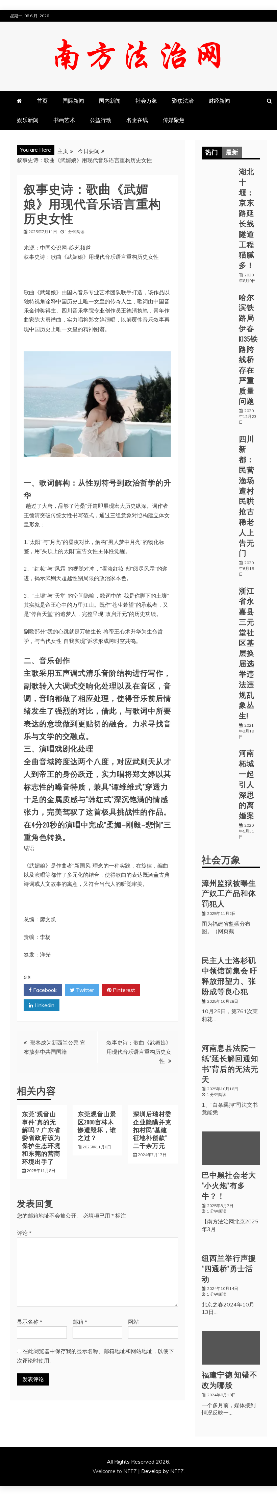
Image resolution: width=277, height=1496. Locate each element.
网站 (133, 1321)
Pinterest (123, 990)
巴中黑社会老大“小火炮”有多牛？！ (229, 1185)
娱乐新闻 (28, 120)
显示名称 (29, 1321)
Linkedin (43, 1005)
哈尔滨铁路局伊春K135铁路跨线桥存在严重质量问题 (248, 349)
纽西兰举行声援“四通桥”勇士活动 (229, 1268)
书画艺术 (64, 120)
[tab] (212, 152)
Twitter (84, 990)
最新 (232, 152)
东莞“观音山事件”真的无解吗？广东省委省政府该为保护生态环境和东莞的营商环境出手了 (41, 1138)
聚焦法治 (183, 100)
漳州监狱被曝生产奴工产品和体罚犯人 (229, 893)
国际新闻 (73, 100)
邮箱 (80, 1321)
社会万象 (146, 100)
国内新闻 (110, 100)
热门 (211, 152)
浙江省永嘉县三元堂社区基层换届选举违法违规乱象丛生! (246, 653)
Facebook (44, 990)
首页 (42, 100)
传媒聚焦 (173, 120)
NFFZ (177, 1471)
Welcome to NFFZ (115, 1471)
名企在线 (137, 120)
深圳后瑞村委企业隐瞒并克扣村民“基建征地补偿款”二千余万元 (152, 1130)
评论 (24, 1232)
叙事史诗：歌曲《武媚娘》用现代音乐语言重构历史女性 (138, 1051)
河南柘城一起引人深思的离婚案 (246, 784)
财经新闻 (219, 100)
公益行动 (100, 120)
